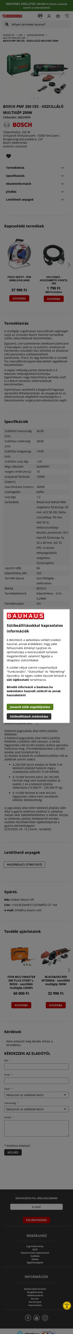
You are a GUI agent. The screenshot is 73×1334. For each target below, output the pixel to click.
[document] (36, 666)
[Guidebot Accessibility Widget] (67, 1306)
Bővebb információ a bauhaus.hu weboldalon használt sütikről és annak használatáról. (34, 691)
